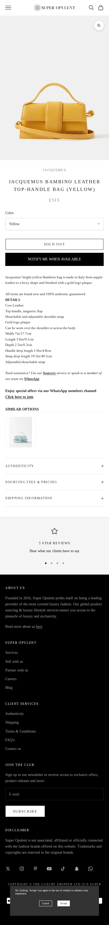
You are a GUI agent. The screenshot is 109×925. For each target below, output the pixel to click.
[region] (54, 541)
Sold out (54, 244)
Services (11, 653)
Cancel (45, 903)
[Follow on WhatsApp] (90, 868)
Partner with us (16, 670)
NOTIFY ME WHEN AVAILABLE (54, 259)
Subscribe (25, 811)
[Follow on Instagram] (21, 868)
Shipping (12, 722)
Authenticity (14, 714)
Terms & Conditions (20, 731)
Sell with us (14, 662)
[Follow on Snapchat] (76, 868)
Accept (63, 903)
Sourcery (49, 373)
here (39, 627)
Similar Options (22, 409)
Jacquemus (54, 170)
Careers (10, 679)
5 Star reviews (54, 543)
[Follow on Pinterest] (35, 868)
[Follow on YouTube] (49, 868)
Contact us (13, 749)
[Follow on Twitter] (8, 868)
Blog (8, 688)
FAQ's (10, 740)
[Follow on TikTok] (63, 868)
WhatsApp (31, 379)
